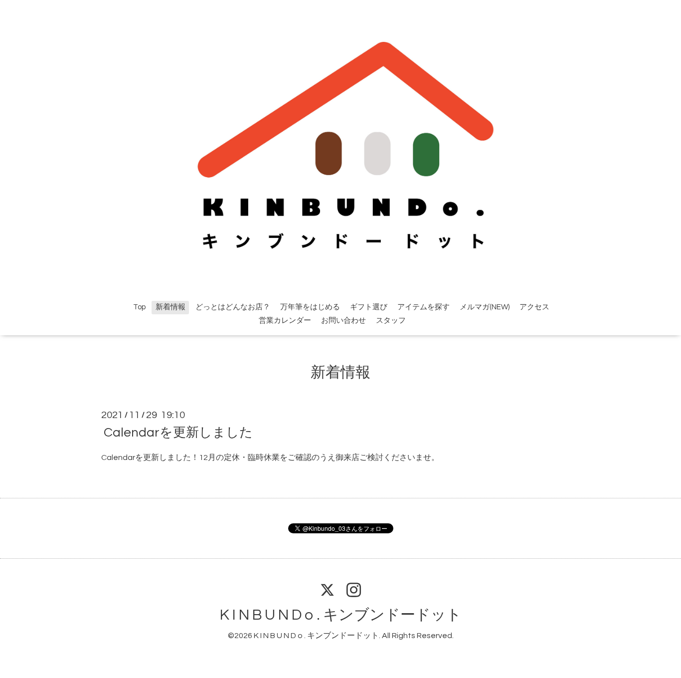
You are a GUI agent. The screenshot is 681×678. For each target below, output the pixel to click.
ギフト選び (368, 307)
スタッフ (391, 320)
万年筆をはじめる (310, 307)
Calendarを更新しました (178, 432)
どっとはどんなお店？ (232, 307)
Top (139, 307)
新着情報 (170, 307)
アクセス (534, 307)
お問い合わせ (343, 320)
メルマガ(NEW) (485, 307)
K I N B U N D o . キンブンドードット (341, 615)
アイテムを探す (423, 307)
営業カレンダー (285, 320)
